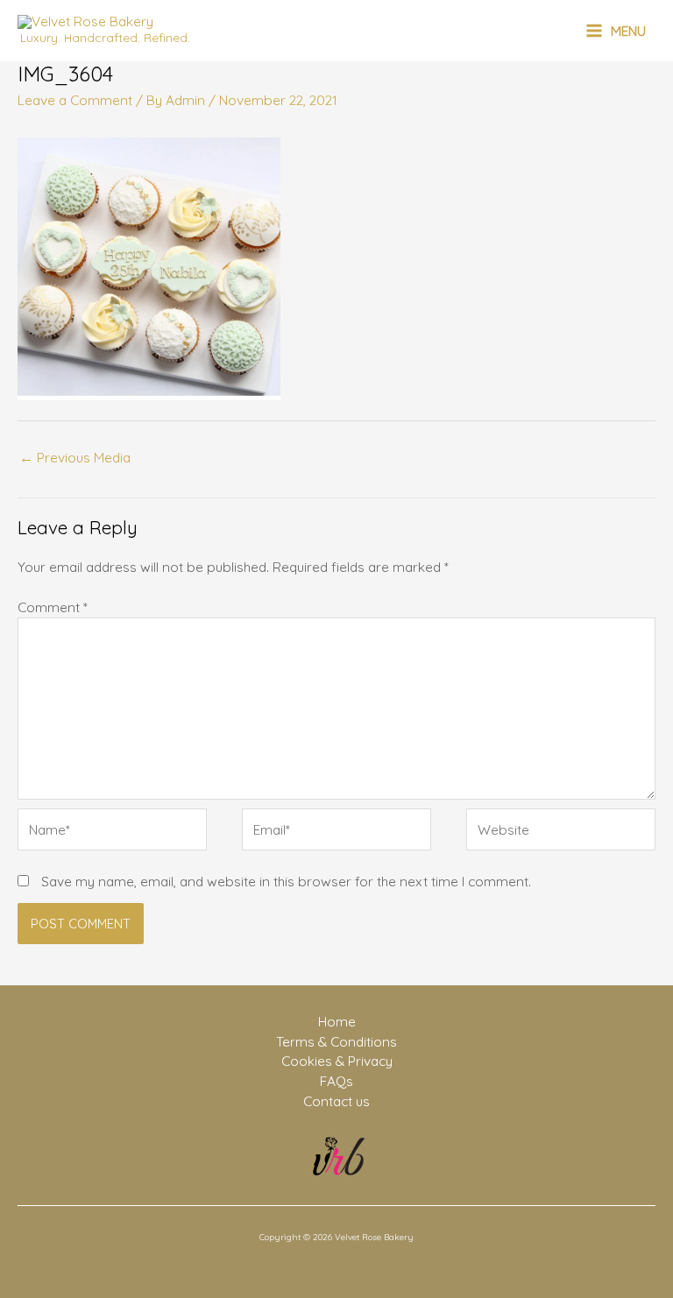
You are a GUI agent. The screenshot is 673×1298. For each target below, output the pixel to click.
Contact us (336, 1101)
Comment (53, 607)
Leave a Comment (75, 100)
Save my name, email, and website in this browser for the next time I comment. (286, 881)
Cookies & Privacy (337, 1060)
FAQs (336, 1081)
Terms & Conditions (336, 1041)
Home (337, 1021)
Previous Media (75, 457)
